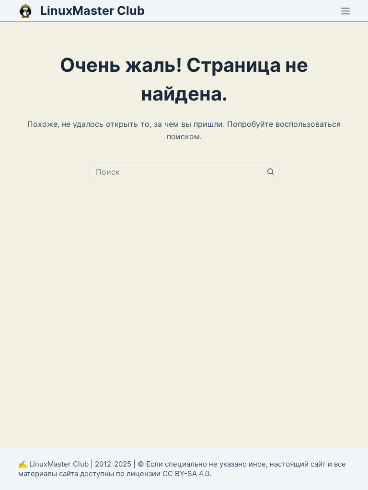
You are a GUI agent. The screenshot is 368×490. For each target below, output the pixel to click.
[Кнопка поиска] (270, 172)
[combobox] (175, 171)
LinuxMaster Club (92, 10)
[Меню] (345, 11)
